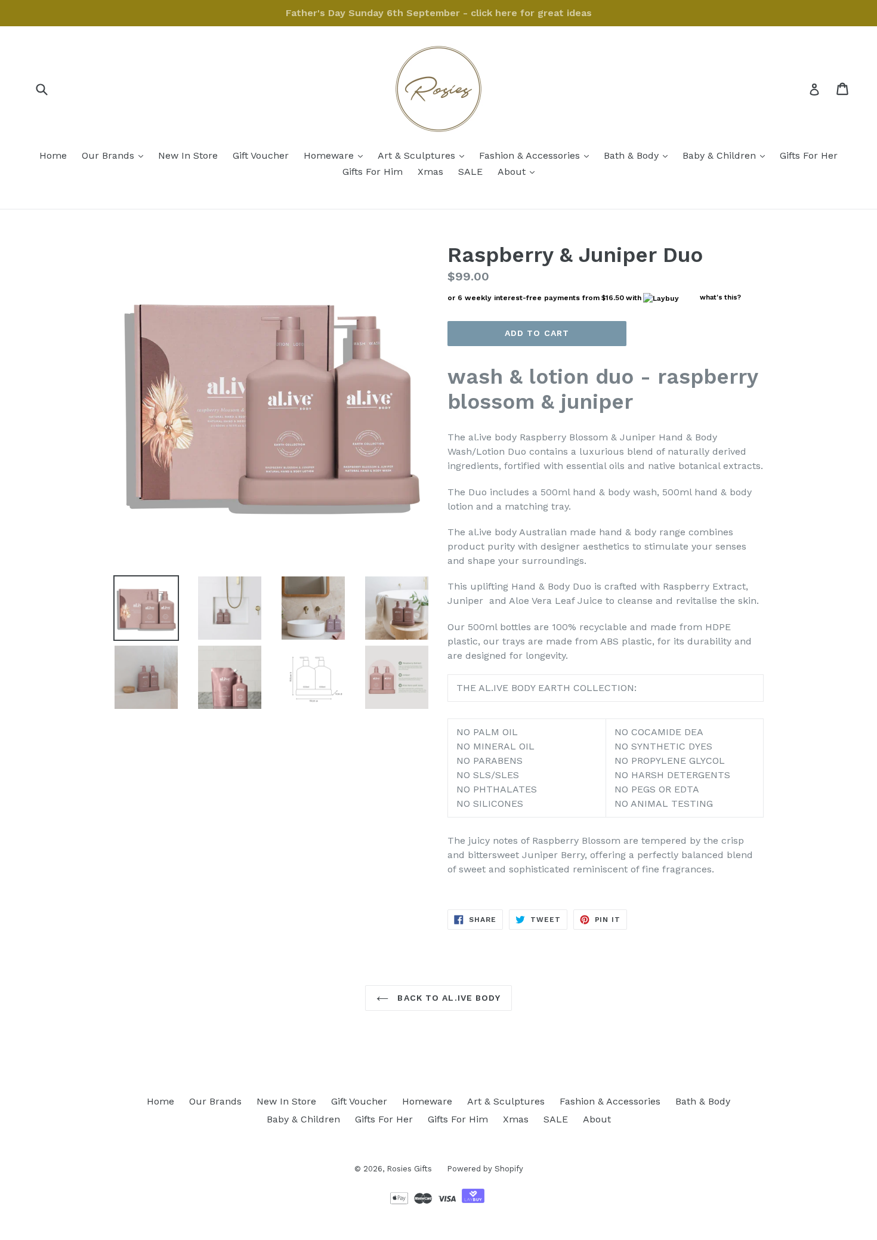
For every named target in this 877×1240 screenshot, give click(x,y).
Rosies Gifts (409, 1168)
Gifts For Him (372, 171)
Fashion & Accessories (537, 155)
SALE (470, 171)
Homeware (336, 155)
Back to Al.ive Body (447, 998)
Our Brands (115, 155)
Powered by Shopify (485, 1168)
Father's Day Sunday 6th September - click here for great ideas (439, 12)
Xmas (430, 171)
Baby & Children (727, 155)
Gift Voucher (261, 155)
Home (53, 155)
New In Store (188, 155)
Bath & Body (639, 155)
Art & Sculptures (424, 155)
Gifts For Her (809, 155)
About (519, 171)
